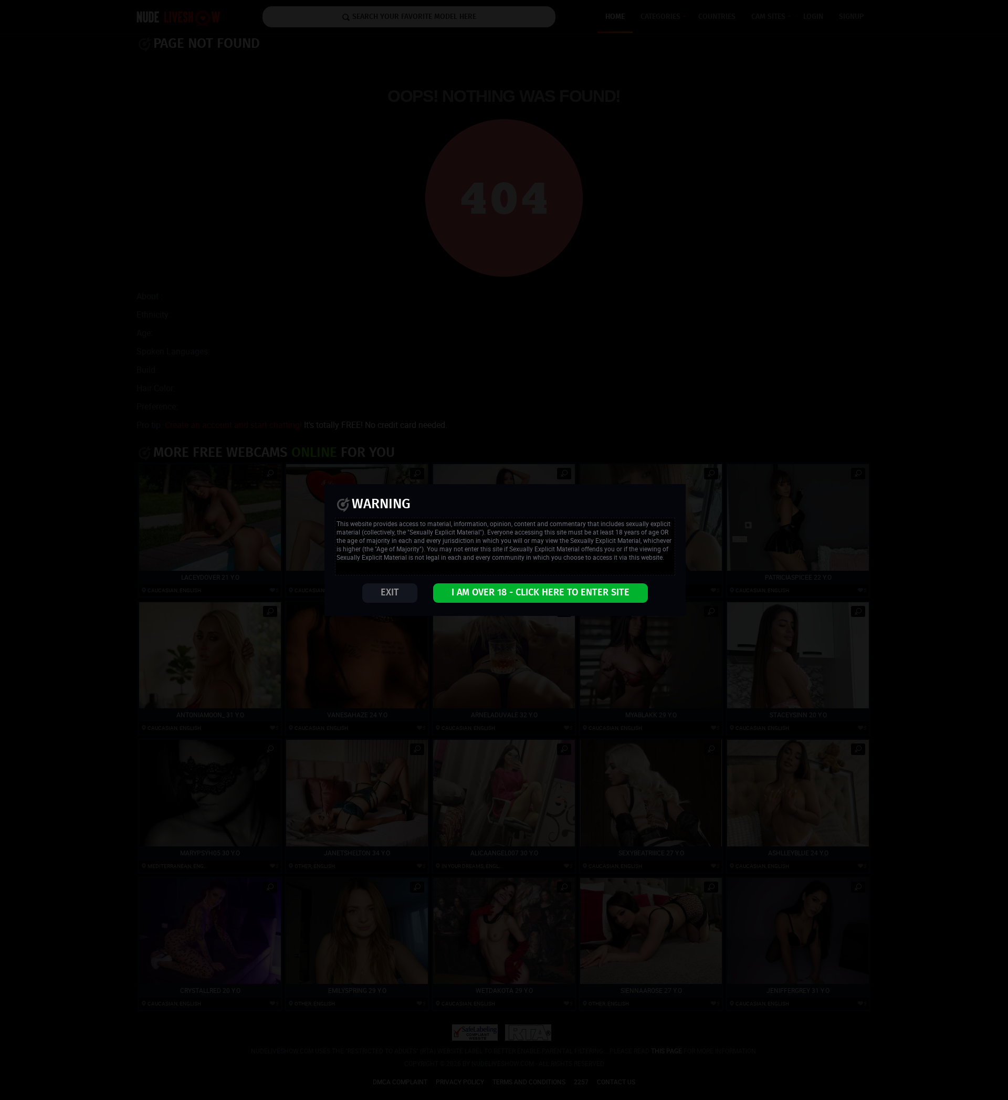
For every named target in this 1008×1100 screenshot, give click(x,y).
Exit (390, 593)
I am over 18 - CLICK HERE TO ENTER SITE (540, 593)
